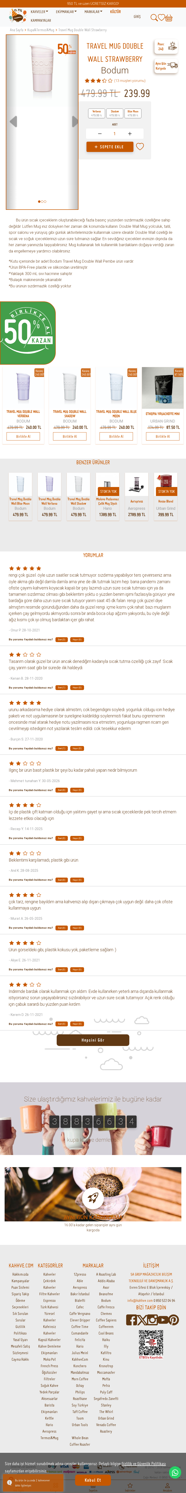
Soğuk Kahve (49, 1385)
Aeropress (49, 1431)
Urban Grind (106, 1418)
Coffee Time (79, 1326)
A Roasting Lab (106, 1274)
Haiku (106, 1339)
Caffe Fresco (106, 1306)
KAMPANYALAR (41, 20)
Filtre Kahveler (49, 1293)
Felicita (80, 1339)
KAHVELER (38, 11)
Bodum (115, 70)
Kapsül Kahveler (49, 1339)
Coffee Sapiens (106, 1320)
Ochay (80, 1385)
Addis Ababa (106, 1280)
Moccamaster (106, 1372)
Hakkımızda (20, 1274)
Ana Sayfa (16, 29)
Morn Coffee (80, 1378)
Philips (80, 1392)
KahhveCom (80, 1359)
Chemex (106, 1313)
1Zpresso (80, 1274)
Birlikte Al (23, 436)
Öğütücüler (49, 1372)
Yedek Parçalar (49, 1392)
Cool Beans (106, 1333)
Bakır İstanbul (80, 1293)
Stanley (106, 1405)
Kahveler (49, 1274)
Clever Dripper (80, 1320)
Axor (106, 1287)
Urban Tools (80, 1424)
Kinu (106, 1359)
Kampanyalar (20, 1280)
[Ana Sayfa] (18, 16)
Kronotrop (106, 1365)
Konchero (79, 1365)
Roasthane (80, 1398)
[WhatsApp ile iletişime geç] (175, 1472)
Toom (80, 1418)
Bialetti (80, 1300)
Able (80, 1280)
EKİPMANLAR (65, 11)
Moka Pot (49, 1359)
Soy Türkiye (80, 1405)
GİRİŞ (137, 16)
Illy (106, 1346)
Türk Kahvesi (49, 1306)
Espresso (49, 1300)
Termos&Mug (49, 1437)
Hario (49, 1424)
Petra (106, 1385)
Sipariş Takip (20, 1293)
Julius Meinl (80, 1352)
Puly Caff (106, 1392)
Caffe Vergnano (80, 1313)
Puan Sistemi (20, 1287)
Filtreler (49, 1378)
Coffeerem (106, 1326)
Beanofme (106, 1293)
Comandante (79, 1333)
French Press (49, 1365)
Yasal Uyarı (20, 1339)
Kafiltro (106, 1352)
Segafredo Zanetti (106, 1398)
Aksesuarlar (49, 1398)
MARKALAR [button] (92, 11)
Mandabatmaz (80, 1372)
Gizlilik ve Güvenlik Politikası (144, 1463)
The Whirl (106, 1411)
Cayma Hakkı (20, 1359)
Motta (106, 1378)
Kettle (49, 1418)
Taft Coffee (80, 1411)
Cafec (80, 1306)
